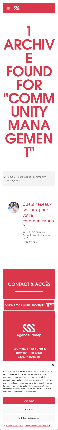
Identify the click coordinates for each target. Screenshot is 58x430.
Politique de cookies (14, 425)
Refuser (29, 409)
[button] (53, 365)
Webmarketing (29, 235)
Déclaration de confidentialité (37, 425)
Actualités (40, 232)
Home (9, 177)
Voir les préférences (29, 418)
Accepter (29, 400)
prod (27, 232)
